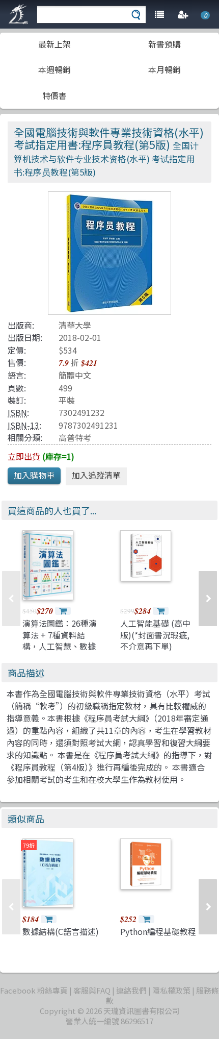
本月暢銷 (164, 69)
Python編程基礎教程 (158, 931)
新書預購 (164, 44)
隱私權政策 (171, 990)
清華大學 (75, 325)
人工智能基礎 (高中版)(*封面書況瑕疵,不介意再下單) (155, 634)
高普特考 (75, 437)
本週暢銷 (54, 69)
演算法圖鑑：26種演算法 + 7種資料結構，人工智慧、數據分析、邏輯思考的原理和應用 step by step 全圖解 (59, 651)
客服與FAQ (92, 990)
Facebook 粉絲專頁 (34, 990)
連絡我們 (131, 990)
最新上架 (54, 44)
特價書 (54, 95)
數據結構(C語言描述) (60, 931)
